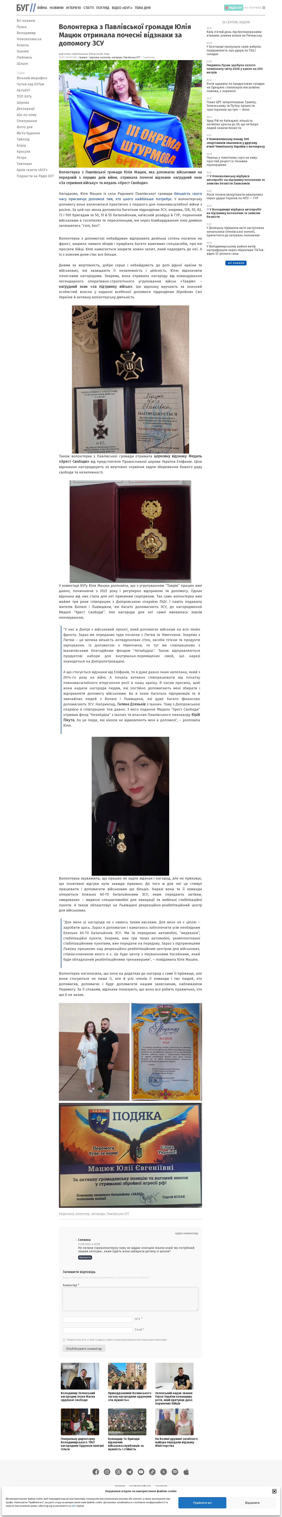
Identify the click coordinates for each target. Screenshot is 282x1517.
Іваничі (23, 51)
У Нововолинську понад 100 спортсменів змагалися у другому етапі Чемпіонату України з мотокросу (236, 142)
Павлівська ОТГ (131, 57)
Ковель (23, 45)
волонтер (105, 57)
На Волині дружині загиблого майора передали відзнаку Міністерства (176, 1442)
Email (139, 1329)
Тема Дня (143, 8)
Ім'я (138, 1319)
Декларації (26, 109)
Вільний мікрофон (32, 78)
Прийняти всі (202, 1503)
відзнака (94, 57)
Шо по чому (26, 115)
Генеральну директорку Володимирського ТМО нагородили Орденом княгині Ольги (82, 1444)
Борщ (21, 145)
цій (73, 1505)
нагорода (117, 57)
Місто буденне (28, 133)
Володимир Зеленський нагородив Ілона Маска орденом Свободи (78, 1396)
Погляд (102, 8)
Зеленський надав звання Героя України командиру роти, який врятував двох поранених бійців (173, 1398)
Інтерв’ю (73, 8)
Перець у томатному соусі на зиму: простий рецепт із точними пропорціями (232, 161)
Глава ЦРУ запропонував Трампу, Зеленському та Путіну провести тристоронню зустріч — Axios (231, 105)
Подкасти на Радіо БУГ (35, 176)
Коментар (71, 1285)
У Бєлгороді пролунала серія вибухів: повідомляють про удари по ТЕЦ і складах (234, 50)
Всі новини (26, 21)
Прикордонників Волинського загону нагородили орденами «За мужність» (129, 1396)
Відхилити (252, 1503)
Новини (56, 8)
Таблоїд (23, 139)
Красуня (23, 151)
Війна (42, 8)
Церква (23, 102)
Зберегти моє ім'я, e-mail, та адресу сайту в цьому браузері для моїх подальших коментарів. (117, 1339)
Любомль (24, 57)
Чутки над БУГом (30, 84)
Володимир (26, 33)
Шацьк (22, 63)
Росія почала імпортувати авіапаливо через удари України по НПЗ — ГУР (235, 196)
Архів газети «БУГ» (32, 170)
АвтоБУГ (23, 90)
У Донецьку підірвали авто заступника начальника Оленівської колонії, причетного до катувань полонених (235, 231)
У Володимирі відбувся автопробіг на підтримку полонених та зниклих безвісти (234, 213)
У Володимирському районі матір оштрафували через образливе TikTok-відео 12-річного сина (236, 250)
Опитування (27, 121)
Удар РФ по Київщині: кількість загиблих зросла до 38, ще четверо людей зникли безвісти (232, 124)
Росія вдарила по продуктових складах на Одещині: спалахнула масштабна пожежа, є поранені (236, 87)
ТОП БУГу (24, 96)
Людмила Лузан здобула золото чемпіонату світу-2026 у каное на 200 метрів (235, 68)
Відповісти (85, 1257)
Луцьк (22, 27)
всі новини (236, 263)
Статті (88, 8)
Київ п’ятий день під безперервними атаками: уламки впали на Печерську (234, 33)
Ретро (21, 158)
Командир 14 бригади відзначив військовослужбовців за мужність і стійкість (126, 1444)
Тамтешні (24, 164)
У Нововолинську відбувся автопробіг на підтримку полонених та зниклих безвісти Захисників (236, 179)
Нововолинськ (29, 39)
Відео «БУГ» (122, 8)
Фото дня (25, 127)
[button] (274, 1491)
